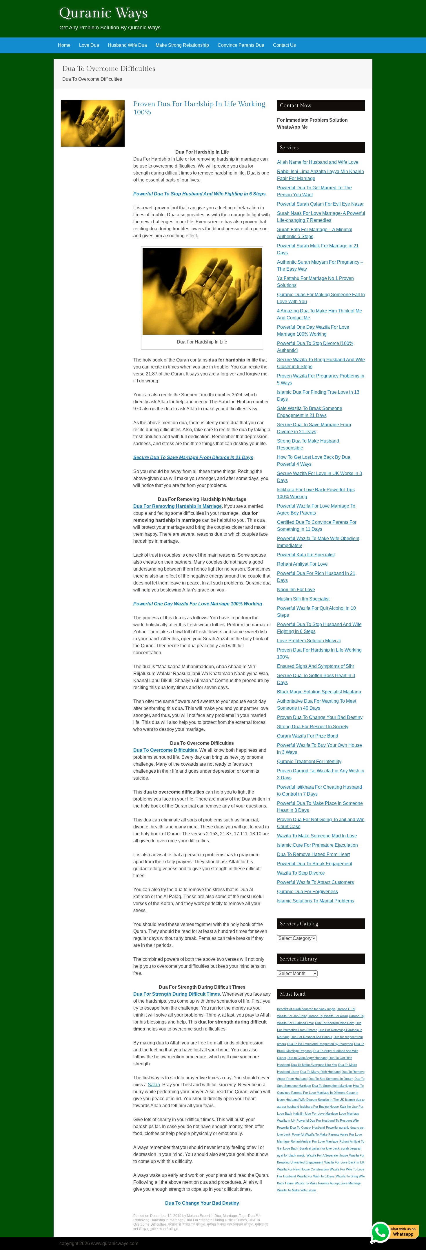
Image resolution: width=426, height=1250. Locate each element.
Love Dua (89, 45)
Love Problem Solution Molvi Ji (309, 640)
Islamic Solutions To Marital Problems (315, 900)
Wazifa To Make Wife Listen (296, 1190)
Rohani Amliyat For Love (302, 564)
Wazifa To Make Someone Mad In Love (317, 835)
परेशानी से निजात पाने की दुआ (186, 1224)
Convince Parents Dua (241, 45)
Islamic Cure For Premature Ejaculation (317, 845)
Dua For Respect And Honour (311, 1037)
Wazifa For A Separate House (327, 1155)
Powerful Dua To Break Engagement (314, 863)
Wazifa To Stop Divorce (301, 872)
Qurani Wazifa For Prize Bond (307, 735)
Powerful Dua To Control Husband (301, 1127)
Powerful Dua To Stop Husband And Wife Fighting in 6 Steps (199, 193)
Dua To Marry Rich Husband (320, 1071)
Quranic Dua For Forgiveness (307, 891)
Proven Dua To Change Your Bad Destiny (320, 717)
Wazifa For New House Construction (303, 1169)
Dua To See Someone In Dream (331, 1078)
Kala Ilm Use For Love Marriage (315, 1113)
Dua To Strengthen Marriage (332, 1085)
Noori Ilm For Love (296, 589)
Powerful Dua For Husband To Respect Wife (327, 1120)
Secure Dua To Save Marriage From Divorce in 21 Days (193, 457)
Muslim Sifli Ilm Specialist (303, 598)
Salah (154, 1084)
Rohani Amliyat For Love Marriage (314, 1141)
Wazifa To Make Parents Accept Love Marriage (328, 1183)
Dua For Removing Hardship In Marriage (177, 506)
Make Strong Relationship (182, 45)
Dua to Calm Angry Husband (307, 1058)
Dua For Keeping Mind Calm (334, 1023)
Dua (217, 1216)
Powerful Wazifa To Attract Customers (315, 882)
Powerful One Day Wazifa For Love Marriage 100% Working (197, 603)
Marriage (230, 1216)
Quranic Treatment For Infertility (309, 761)
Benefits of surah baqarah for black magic (306, 1009)
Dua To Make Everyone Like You (314, 1064)
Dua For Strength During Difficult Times (176, 994)
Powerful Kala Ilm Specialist (306, 554)
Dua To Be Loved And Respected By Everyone (320, 1044)
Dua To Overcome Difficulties (165, 750)
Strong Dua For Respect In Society (312, 726)
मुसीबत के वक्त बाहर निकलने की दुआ (230, 1224)
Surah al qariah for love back (319, 1148)
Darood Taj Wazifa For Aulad (328, 1016)
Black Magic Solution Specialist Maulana (319, 691)
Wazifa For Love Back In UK (344, 1162)
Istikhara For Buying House (319, 1106)
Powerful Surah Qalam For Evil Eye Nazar (320, 204)
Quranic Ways (103, 13)
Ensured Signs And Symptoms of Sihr (315, 666)
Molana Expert (198, 1216)
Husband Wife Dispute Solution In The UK (315, 1099)
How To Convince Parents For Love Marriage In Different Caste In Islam (320, 1092)
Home (64, 45)
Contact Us (284, 45)
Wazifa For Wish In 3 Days (316, 1176)
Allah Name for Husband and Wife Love (317, 162)
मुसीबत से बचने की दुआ (164, 1229)
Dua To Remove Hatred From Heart (313, 854)
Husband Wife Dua (127, 45)
